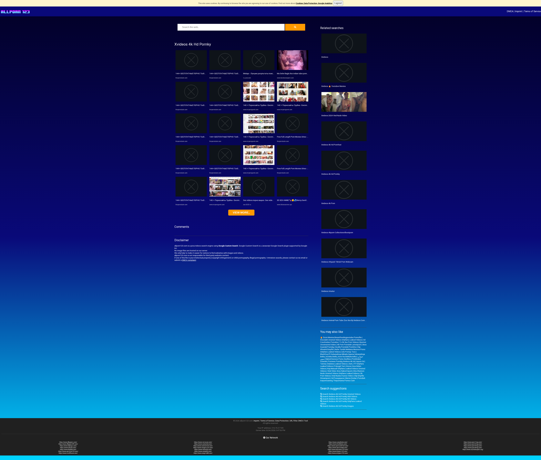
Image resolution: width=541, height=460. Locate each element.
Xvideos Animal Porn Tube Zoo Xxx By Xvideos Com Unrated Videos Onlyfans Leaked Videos (360, 320)
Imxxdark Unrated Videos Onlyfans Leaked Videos (341, 340)
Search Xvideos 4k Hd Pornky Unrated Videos (341, 394)
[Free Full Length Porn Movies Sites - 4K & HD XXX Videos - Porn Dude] (292, 132)
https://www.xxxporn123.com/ (203, 448)
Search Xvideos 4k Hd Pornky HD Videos (339, 399)
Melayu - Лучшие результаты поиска (259, 73)
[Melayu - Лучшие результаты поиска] (258, 69)
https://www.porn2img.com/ (473, 444)
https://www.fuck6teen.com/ (338, 444)
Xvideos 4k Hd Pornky (330, 174)
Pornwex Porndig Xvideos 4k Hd (341, 361)
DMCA (510, 11)
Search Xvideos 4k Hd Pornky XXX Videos (339, 396)
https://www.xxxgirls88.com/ (203, 453)
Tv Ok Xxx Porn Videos (348, 342)
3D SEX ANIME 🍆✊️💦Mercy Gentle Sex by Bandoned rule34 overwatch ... (308, 200)
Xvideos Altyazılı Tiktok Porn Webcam (337, 262)
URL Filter (293, 421)
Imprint (518, 11)
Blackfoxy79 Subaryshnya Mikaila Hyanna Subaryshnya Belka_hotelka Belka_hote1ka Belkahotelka (342, 355)
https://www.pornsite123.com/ (68, 451)
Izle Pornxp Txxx (349, 352)
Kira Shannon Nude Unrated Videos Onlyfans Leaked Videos (342, 372)
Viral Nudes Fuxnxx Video (342, 376)
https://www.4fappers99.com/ (68, 444)
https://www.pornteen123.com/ (338, 449)
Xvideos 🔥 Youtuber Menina (333, 86)
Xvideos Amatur (328, 291)
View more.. (241, 212)
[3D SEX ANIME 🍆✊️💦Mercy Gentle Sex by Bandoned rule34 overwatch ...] (292, 196)
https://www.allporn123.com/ (337, 451)
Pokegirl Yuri (339, 366)
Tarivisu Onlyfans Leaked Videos (333, 364)
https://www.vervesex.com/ (203, 442)
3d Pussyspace (337, 378)
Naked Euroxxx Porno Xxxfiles (338, 359)
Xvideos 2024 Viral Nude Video (334, 115)
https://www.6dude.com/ (68, 448)
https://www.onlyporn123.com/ (338, 453)
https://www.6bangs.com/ (68, 446)
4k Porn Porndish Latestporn (349, 344)
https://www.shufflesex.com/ (68, 453)
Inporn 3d (360, 361)
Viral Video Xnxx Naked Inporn (339, 371)
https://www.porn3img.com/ (473, 446)
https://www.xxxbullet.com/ (203, 444)
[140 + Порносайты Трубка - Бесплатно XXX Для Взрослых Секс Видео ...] (225, 196)
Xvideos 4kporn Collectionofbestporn (337, 232)
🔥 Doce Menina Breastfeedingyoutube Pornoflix (341, 337)
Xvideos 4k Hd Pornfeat (331, 145)
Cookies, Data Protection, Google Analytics (314, 3)
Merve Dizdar (350, 378)
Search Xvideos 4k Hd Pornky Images (338, 406)
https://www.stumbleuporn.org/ (473, 449)
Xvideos (324, 57)
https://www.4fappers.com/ (68, 442)
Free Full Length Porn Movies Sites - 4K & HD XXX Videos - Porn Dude (306, 137)
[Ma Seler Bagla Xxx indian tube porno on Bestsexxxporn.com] (292, 69)
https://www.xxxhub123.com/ (203, 446)
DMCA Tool (303, 421)
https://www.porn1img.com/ (473, 442)
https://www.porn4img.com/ (473, 448)
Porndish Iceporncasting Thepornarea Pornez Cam (342, 379)
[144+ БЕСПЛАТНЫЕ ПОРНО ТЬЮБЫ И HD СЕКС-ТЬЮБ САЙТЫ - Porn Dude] (191, 69)
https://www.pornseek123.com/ (338, 446)
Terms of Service (532, 11)
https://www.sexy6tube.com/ (338, 442)
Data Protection (282, 421)
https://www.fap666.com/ (68, 449)
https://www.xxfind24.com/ (203, 449)
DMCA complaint (189, 260)
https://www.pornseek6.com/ (337, 448)
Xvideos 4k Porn (328, 203)
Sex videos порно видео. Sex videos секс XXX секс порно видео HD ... (273, 200)
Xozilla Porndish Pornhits (345, 347)
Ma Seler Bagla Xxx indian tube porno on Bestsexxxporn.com (302, 73)
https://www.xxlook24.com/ (203, 451)
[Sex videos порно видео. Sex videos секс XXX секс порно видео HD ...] (258, 196)
